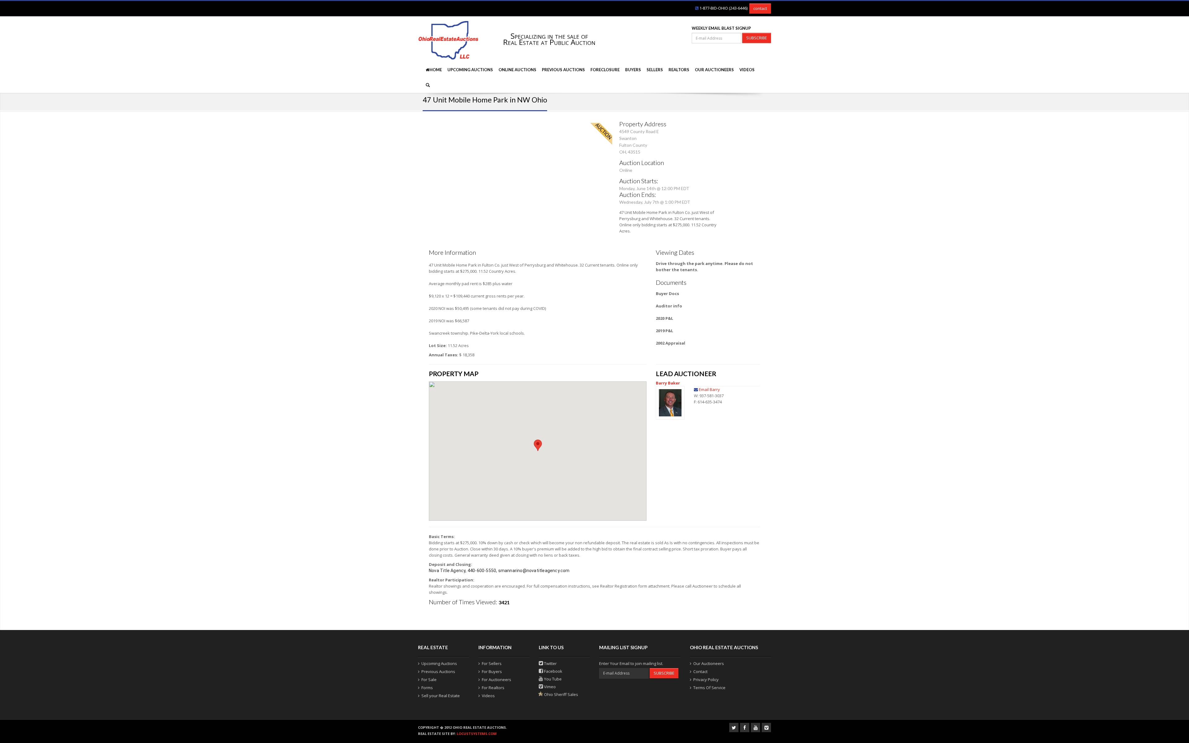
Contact (700, 671)
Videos (747, 69)
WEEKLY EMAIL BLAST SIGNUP (721, 28)
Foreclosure (605, 69)
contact (760, 8)
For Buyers (492, 671)
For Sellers (492, 663)
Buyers (633, 69)
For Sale (429, 679)
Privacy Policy (706, 679)
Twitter (550, 663)
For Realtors (493, 687)
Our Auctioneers (714, 69)
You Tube (552, 679)
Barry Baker (668, 383)
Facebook (552, 671)
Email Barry (709, 389)
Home (435, 69)
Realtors (679, 69)
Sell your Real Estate (440, 695)
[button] (538, 445)
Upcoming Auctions (470, 69)
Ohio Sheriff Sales (560, 694)
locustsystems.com (477, 733)
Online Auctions (517, 69)
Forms (427, 687)
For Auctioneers (496, 679)
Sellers (655, 69)
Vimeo (549, 686)
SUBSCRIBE (756, 38)
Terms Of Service (709, 687)
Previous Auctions (563, 69)
